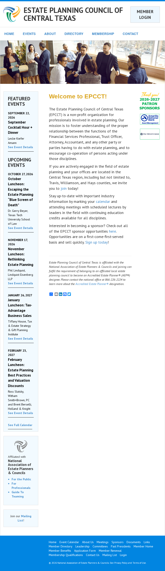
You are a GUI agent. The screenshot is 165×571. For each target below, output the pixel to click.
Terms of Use (139, 562)
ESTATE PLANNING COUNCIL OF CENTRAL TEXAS (73, 14)
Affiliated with (20, 465)
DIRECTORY (73, 33)
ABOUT (50, 33)
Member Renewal (110, 551)
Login (123, 555)
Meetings (102, 542)
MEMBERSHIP (103, 33)
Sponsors (118, 542)
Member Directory (60, 546)
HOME (9, 33)
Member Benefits (60, 551)
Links (147, 542)
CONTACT (130, 33)
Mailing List (109, 555)
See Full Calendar (20, 425)
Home (53, 542)
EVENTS (29, 33)
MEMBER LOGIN (145, 14)
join (64, 188)
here (112, 231)
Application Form (85, 551)
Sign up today (96, 242)
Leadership (82, 546)
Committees (100, 546)
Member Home (143, 546)
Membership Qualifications (66, 555)
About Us (88, 542)
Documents (134, 542)
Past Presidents (121, 546)
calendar (103, 201)
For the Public (21, 479)
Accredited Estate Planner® (91, 284)
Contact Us (92, 555)
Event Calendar (69, 542)
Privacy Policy (120, 562)
